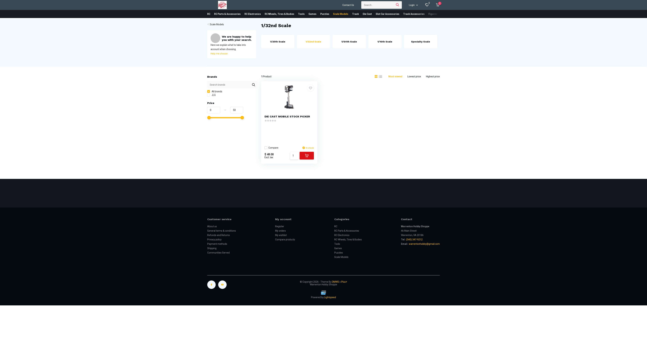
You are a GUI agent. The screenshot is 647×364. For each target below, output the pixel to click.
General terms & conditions (221, 230)
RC (208, 14)
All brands (216, 91)
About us (212, 226)
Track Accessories (414, 14)
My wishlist (281, 235)
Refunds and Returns (218, 235)
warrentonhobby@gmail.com (424, 244)
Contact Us (348, 5)
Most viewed (395, 76)
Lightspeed (330, 297)
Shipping (212, 248)
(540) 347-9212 (414, 239)
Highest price (433, 76)
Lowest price (414, 76)
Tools (301, 14)
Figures (432, 14)
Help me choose (219, 53)
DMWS (335, 281)
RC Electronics (252, 14)
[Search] (397, 5)
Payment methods (217, 244)
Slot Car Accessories (387, 14)
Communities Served (218, 252)
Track (355, 14)
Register (279, 226)
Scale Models (340, 14)
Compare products (285, 239)
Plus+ (344, 281)
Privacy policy (214, 239)
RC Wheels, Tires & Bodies (279, 14)
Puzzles (324, 14)
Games (312, 14)
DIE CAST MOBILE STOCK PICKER (287, 116)
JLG (213, 95)
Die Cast (367, 14)
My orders (280, 230)
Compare (273, 147)
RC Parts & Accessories (227, 14)
